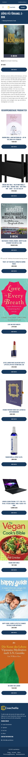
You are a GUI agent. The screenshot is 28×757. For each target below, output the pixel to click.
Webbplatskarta (20, 754)
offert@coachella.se (22, 2)
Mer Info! (14, 69)
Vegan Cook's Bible (14, 563)
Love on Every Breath (14, 324)
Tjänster (4, 727)
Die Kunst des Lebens (14, 686)
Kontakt (14, 752)
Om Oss (4, 730)
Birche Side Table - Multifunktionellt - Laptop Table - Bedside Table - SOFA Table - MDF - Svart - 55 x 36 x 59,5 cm (14, 187)
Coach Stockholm (7, 724)
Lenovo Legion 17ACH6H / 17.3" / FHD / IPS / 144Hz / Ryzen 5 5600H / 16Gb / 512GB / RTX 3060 (14, 503)
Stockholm (4, 2)
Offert (23, 7)
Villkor (19, 752)
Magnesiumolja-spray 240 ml (14, 457)
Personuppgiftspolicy (9, 754)
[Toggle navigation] (3, 7)
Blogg (9, 752)
